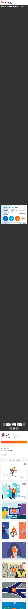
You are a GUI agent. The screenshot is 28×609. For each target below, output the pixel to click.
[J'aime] (10, 428)
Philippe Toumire (10, 434)
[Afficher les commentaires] (14, 428)
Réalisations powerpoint (12, 6)
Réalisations (3, 6)
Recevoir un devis (14, 442)
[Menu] (25, 2)
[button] (4, 424)
